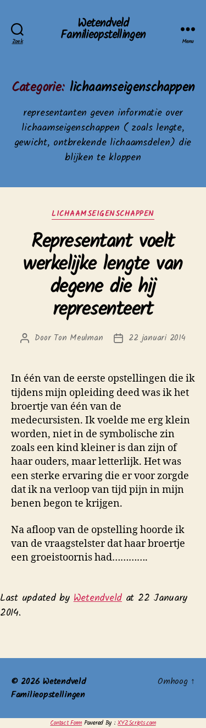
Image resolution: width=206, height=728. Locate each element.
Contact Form (66, 723)
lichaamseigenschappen (103, 214)
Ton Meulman (78, 338)
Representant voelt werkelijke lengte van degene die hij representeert (103, 275)
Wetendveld (98, 598)
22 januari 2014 (157, 338)
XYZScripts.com (136, 723)
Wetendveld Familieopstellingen (103, 29)
